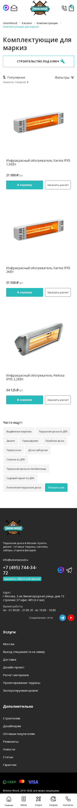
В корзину (24, 185)
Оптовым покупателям (19, 734)
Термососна (14, 450)
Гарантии (9, 765)
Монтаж (8, 644)
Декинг (11, 441)
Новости (9, 749)
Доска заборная (38, 450)
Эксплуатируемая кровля (20, 690)
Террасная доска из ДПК (53, 431)
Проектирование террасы (21, 683)
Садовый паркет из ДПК (20, 478)
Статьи (8, 757)
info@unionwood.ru (15, 560)
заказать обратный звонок (22, 579)
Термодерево (30, 441)
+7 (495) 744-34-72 (64, 8)
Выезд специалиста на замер (24, 652)
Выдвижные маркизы (19, 431)
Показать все (56, 487)
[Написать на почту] (14, 8)
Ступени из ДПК (16, 459)
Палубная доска (54, 441)
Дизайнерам (12, 726)
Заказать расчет (58, 185)
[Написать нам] (6, 8)
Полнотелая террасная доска (24, 487)
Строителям (11, 718)
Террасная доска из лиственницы (26, 469)
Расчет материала (16, 675)
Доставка (9, 659)
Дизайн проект (13, 667)
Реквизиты (11, 741)
